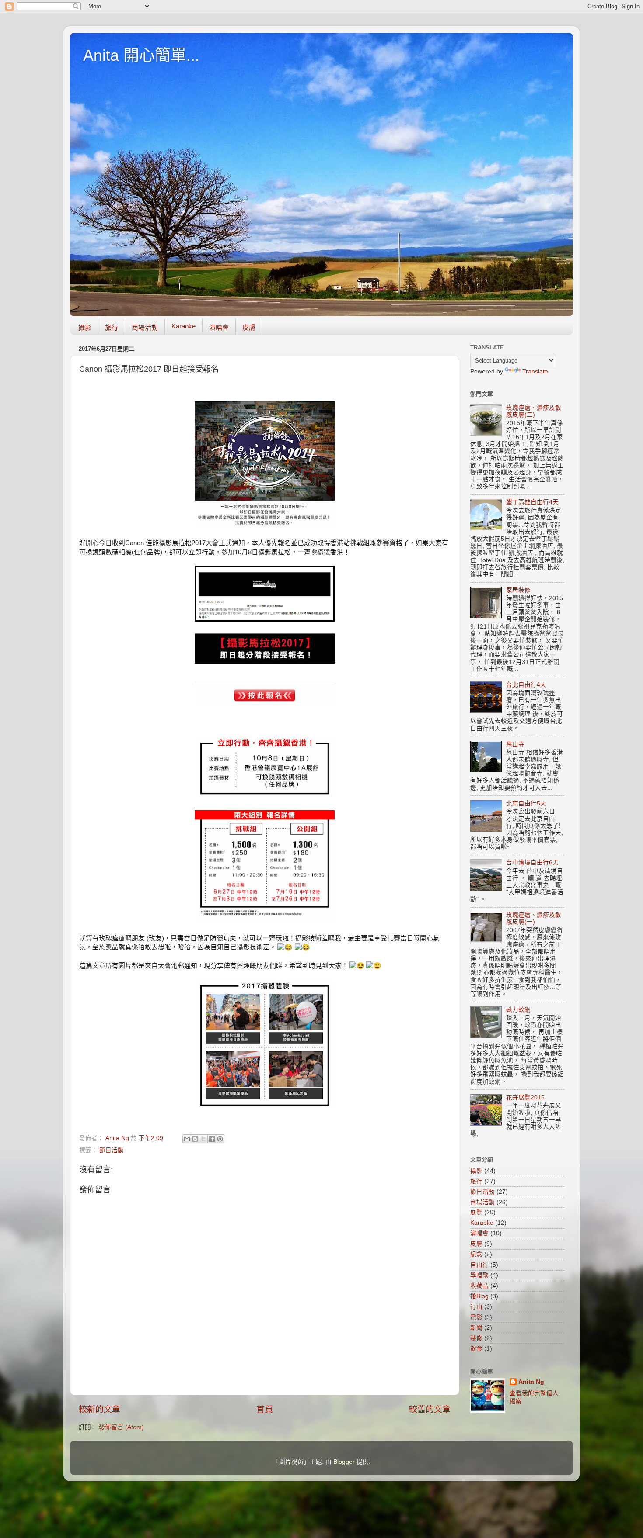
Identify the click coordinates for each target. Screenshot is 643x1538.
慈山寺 (515, 744)
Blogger (344, 1462)
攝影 (84, 327)
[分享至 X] (203, 1138)
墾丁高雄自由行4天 (532, 502)
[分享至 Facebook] (211, 1138)
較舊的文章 (430, 1409)
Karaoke (183, 326)
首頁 (264, 1409)
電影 (476, 1317)
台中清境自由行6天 (532, 862)
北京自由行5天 (526, 803)
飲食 (476, 1348)
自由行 (479, 1265)
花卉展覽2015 (525, 1097)
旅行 (111, 327)
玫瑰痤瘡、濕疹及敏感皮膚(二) (533, 411)
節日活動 (111, 1150)
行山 (476, 1306)
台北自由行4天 (526, 684)
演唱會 (219, 327)
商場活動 (145, 327)
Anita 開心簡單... (141, 55)
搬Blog (479, 1296)
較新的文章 (99, 1409)
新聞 (476, 1327)
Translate (535, 371)
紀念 (476, 1254)
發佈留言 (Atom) (121, 1427)
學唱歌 (479, 1275)
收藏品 (479, 1285)
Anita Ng (531, 1382)
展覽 (476, 1212)
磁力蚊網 (518, 1009)
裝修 (476, 1338)
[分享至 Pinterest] (220, 1138)
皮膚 (248, 327)
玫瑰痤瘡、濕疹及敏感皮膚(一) (533, 918)
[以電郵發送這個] (186, 1138)
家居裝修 (518, 590)
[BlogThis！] (195, 1138)
